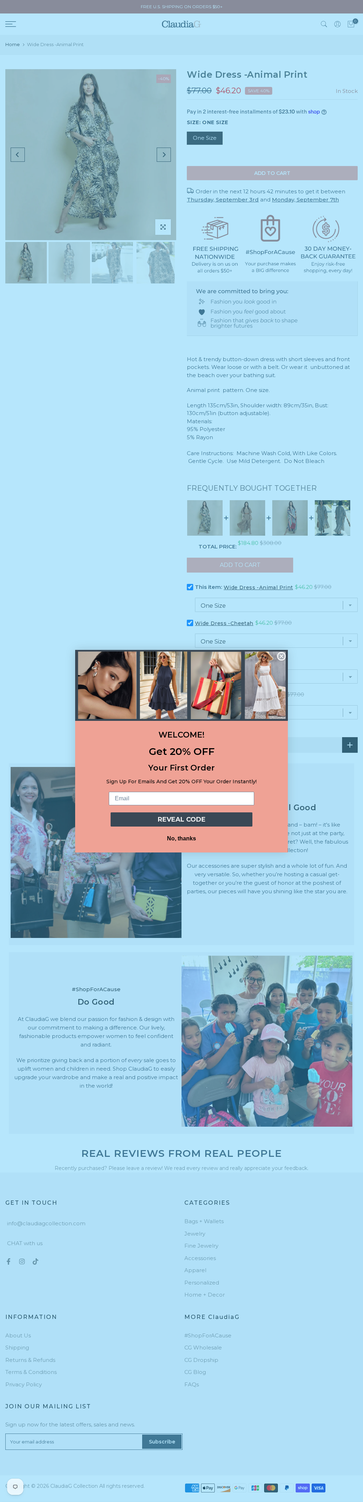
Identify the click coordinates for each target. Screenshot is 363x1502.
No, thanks (181, 838)
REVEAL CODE (182, 819)
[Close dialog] (281, 656)
